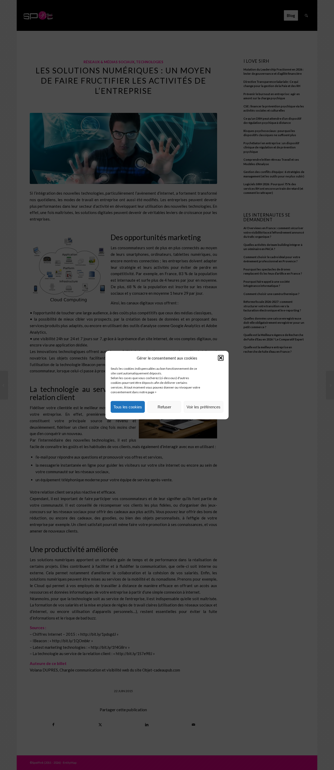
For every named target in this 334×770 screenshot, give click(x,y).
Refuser (164, 406)
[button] (220, 358)
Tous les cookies (128, 406)
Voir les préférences (203, 406)
